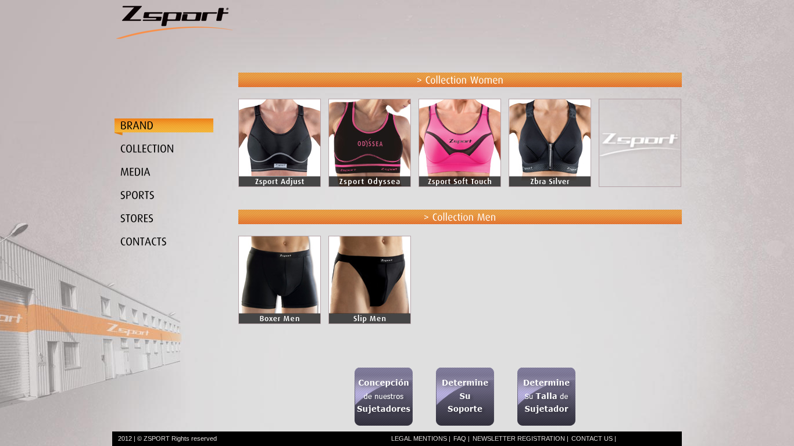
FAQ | (461, 438)
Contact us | (593, 438)
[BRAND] (177, 127)
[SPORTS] (177, 198)
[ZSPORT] (174, 58)
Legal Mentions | (420, 438)
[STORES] (177, 222)
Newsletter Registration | (520, 438)
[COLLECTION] (177, 152)
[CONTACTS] (177, 245)
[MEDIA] (177, 175)
